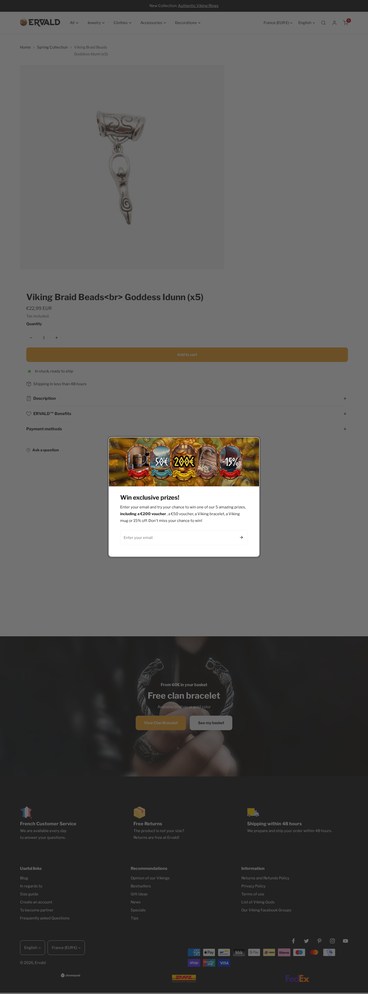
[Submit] (241, 537)
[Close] (253, 443)
